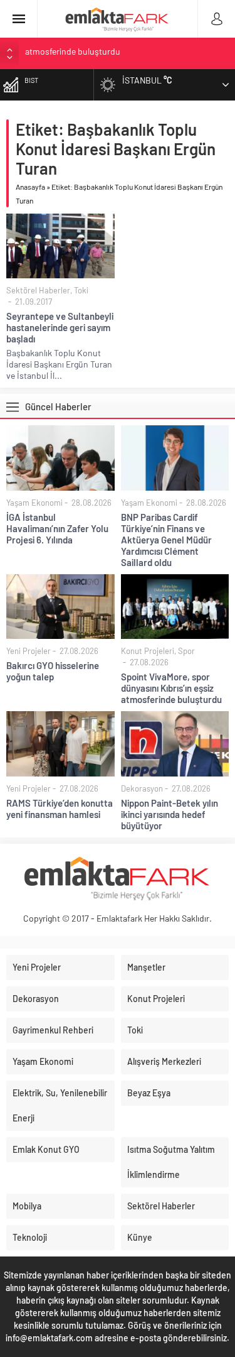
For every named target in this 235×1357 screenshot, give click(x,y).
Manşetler (146, 967)
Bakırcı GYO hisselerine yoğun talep (52, 671)
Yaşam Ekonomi (34, 503)
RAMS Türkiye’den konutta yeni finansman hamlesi (120, 53)
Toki (81, 290)
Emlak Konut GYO (46, 1149)
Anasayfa (30, 186)
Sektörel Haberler (38, 290)
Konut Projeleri (147, 651)
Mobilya (27, 1206)
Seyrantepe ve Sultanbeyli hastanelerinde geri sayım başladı (59, 327)
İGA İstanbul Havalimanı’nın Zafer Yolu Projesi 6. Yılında (57, 528)
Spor (186, 651)
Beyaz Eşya (148, 1092)
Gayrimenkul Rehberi (53, 1030)
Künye (139, 1237)
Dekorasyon (142, 788)
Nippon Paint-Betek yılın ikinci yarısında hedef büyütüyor (169, 814)
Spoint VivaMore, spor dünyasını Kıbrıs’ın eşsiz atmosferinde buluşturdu (171, 688)
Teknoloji (30, 1237)
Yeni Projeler (28, 651)
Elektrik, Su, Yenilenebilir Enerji (60, 1105)
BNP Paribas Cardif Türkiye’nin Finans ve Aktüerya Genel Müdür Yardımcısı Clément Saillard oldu (166, 539)
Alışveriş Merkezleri (164, 1061)
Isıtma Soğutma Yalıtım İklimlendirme (171, 1162)
